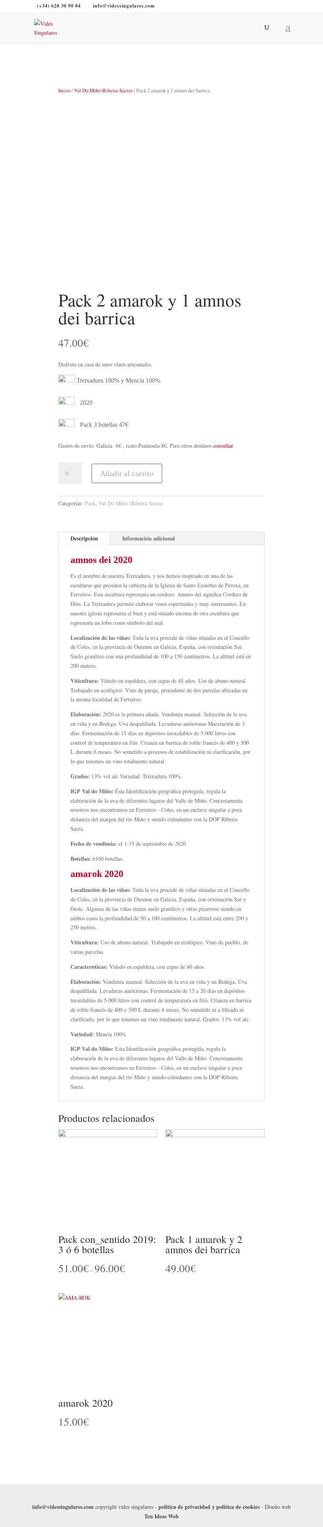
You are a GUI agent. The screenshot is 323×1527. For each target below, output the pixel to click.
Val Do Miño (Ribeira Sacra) (103, 90)
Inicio (64, 90)
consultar (223, 445)
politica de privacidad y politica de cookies (209, 1507)
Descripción (84, 538)
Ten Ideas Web (161, 1516)
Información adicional (148, 538)
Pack (90, 503)
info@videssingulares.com (63, 1507)
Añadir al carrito (127, 473)
